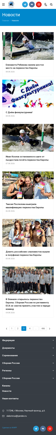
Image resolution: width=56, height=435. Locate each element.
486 (43, 328)
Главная (5, 21)
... (36, 328)
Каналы (6, 385)
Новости (6, 391)
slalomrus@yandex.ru (16, 416)
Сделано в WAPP (9, 427)
